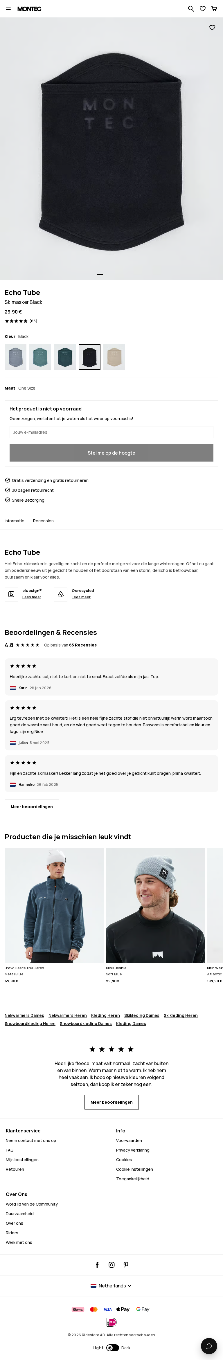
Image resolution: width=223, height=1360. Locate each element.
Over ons (14, 1223)
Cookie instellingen (134, 1169)
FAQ (10, 1150)
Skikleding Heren (181, 1015)
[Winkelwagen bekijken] (214, 9)
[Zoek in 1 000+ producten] (191, 9)
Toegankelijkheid (132, 1178)
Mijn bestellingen (22, 1159)
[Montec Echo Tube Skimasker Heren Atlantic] (40, 357)
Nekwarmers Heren (67, 1015)
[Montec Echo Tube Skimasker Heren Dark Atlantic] (65, 357)
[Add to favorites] (212, 28)
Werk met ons (19, 1242)
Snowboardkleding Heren (30, 1023)
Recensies (43, 520)
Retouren (15, 1169)
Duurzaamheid (20, 1213)
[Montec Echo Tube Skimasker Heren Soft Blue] (15, 357)
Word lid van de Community (32, 1204)
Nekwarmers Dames (24, 1015)
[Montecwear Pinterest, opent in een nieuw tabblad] (126, 1265)
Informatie (14, 520)
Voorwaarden (129, 1140)
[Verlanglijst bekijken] (202, 9)
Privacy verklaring (133, 1150)
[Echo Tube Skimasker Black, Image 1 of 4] (111, 148)
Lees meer (31, 596)
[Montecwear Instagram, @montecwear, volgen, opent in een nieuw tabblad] (111, 1265)
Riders (12, 1232)
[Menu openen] (8, 8)
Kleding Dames (131, 1023)
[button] (112, 1347)
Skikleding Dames (141, 1015)
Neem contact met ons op (31, 1140)
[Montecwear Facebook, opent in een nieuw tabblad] (97, 1265)
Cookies (124, 1159)
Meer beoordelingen (32, 806)
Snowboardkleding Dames (86, 1023)
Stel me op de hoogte (111, 453)
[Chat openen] (209, 1346)
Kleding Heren (105, 1015)
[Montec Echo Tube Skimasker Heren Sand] (114, 357)
